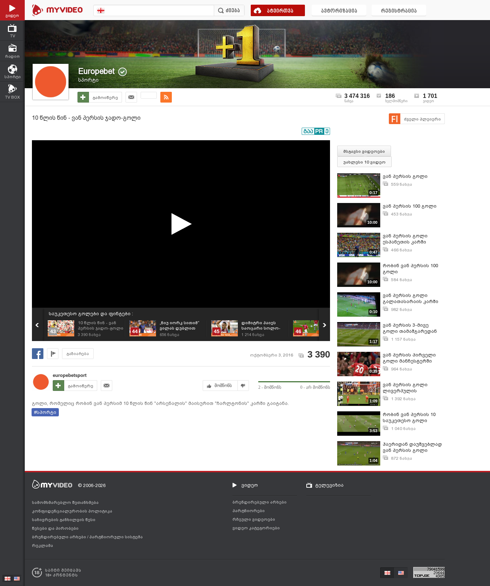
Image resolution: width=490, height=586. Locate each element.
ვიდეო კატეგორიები (256, 528)
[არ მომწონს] (243, 385)
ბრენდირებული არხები (59, 536)
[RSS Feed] (166, 97)
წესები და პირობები (55, 528)
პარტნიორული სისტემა (116, 536)
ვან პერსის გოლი (405, 176)
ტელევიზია (329, 485)
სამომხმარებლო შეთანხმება (65, 502)
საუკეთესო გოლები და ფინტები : (91, 313)
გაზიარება (78, 353)
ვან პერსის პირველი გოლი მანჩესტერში (409, 358)
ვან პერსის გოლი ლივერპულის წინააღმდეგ (405, 388)
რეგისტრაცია (399, 11)
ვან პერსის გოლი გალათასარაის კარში (410, 298)
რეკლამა (42, 545)
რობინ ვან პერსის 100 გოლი (410, 268)
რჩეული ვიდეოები (253, 519)
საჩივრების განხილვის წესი (63, 519)
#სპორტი (45, 412)
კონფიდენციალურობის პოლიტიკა (72, 511)
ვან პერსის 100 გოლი (410, 206)
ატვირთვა (280, 11)
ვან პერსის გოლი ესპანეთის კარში (405, 239)
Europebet (96, 71)
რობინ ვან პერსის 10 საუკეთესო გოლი (409, 417)
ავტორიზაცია (339, 11)
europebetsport (69, 375)
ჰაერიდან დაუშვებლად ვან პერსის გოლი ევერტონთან (412, 447)
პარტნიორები (248, 511)
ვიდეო (249, 485)
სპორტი (88, 80)
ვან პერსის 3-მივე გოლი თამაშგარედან (410, 328)
